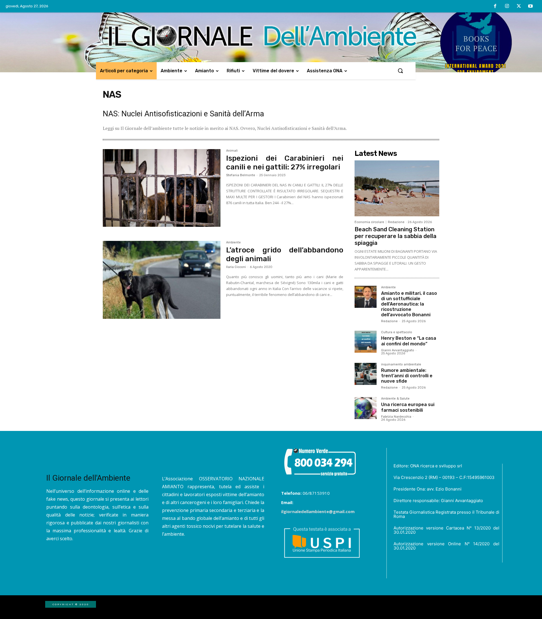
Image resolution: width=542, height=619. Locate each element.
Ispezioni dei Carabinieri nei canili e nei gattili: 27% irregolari (284, 162)
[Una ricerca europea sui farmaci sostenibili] (366, 408)
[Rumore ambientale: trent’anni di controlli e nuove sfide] (366, 374)
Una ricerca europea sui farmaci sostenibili (407, 407)
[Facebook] (495, 6)
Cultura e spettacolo (396, 332)
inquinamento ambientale (401, 364)
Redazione (396, 222)
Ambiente (233, 242)
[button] (400, 70)
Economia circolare (369, 222)
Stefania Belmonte (240, 175)
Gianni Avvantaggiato (397, 350)
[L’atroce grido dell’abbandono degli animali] (161, 280)
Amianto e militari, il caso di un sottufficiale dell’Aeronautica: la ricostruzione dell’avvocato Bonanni (409, 304)
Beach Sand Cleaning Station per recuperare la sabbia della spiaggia (395, 236)
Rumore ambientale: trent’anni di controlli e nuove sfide (406, 376)
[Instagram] (507, 6)
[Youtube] (530, 6)
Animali (232, 150)
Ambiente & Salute (395, 398)
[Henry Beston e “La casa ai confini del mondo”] (366, 342)
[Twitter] (519, 6)
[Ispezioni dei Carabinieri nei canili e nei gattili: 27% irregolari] (161, 188)
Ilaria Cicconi (236, 267)
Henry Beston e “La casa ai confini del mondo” (408, 340)
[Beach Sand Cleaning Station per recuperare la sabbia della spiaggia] (397, 188)
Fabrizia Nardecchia (396, 417)
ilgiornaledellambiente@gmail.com (318, 511)
